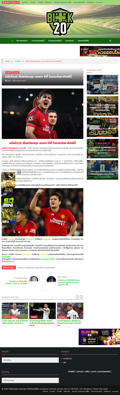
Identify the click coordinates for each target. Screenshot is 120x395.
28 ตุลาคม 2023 (20, 81)
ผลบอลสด (70, 40)
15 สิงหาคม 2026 (105, 92)
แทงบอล (102, 89)
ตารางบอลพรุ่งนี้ (38, 40)
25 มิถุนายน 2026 (105, 135)
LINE (64, 362)
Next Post (62, 277)
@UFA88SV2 (9, 261)
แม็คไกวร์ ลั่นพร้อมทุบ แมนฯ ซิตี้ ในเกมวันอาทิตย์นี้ (36, 267)
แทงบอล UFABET (48, 259)
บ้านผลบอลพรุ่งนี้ (55, 40)
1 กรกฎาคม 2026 (105, 113)
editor (96, 92)
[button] (19, 172)
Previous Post (21, 278)
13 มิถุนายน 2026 (105, 177)
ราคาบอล (99, 2)
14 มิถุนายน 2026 (105, 156)
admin (9, 81)
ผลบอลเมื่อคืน (83, 40)
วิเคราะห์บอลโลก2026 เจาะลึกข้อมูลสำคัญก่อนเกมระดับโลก (102, 172)
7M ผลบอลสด (21, 40)
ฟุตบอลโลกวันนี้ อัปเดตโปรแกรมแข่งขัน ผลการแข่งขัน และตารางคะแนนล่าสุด (102, 150)
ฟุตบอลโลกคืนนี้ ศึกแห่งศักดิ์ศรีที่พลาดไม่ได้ (102, 130)
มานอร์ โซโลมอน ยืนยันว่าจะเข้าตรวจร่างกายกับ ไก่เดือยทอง (69, 323)
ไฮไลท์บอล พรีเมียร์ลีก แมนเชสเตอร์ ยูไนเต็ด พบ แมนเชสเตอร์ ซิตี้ (69, 282)
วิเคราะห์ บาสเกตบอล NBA (62, 2)
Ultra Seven (103, 389)
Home (7, 61)
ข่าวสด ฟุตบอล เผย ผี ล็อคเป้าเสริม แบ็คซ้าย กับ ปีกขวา (15, 322)
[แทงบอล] (102, 84)
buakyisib (6, 256)
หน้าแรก (25, 2)
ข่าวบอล (32, 2)
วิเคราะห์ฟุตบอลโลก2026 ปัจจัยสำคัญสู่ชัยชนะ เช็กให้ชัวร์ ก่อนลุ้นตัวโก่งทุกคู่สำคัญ (102, 107)
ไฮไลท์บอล (90, 2)
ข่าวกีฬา (40, 2)
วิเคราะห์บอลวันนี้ (79, 2)
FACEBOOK (67, 358)
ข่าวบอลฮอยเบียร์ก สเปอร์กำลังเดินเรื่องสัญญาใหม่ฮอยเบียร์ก (42, 323)
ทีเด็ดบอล (48, 2)
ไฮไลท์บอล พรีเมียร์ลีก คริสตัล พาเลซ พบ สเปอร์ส (16, 282)
